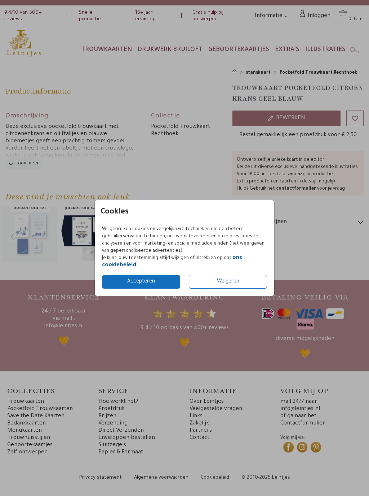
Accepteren (141, 282)
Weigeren (228, 282)
